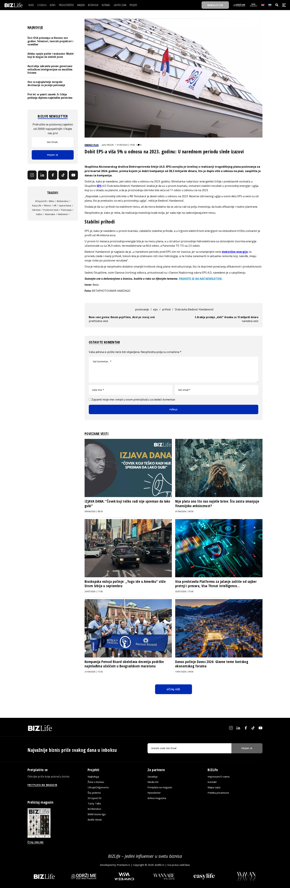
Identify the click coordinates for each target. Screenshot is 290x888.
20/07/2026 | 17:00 (94, 591)
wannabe (50, 214)
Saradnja (152, 776)
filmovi (47, 205)
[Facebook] (52, 175)
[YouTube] (73, 175)
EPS (99, 186)
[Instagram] (32, 175)
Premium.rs (123, 864)
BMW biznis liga (97, 814)
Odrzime (36, 209)
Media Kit (153, 782)
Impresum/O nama (218, 776)
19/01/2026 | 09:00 (184, 671)
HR (55, 205)
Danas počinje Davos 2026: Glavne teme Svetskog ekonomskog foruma (211, 663)
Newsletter (154, 792)
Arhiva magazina (157, 798)
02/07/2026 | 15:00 (184, 591)
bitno (51, 201)
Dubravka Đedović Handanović (194, 309)
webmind (62, 214)
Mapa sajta (214, 787)
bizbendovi (62, 201)
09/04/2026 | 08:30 (94, 511)
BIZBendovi (94, 808)
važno (39, 214)
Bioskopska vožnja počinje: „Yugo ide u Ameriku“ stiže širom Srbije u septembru (125, 583)
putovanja (66, 209)
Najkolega (93, 776)
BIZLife (110, 144)
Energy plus (92, 144)
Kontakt (212, 782)
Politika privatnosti (218, 792)
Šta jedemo (94, 792)
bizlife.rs (159, 864)
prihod (166, 309)
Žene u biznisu (96, 782)
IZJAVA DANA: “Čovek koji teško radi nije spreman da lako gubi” (127, 503)
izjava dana (65, 205)
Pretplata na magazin (160, 787)
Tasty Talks (94, 803)
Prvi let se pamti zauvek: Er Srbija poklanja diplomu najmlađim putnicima (50, 95)
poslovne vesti (50, 209)
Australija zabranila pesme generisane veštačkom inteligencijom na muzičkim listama (50, 69)
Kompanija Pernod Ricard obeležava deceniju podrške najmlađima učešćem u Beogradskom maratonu (124, 663)
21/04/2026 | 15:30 (94, 671)
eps (155, 309)
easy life (36, 205)
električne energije (235, 252)
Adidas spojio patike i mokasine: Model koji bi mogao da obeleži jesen (51, 55)
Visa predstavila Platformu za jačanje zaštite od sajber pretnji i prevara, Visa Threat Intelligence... (216, 583)
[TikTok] (63, 175)
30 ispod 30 (40, 201)
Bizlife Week (95, 819)
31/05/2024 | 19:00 (126, 144)
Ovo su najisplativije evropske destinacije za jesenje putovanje (46, 83)
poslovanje (142, 309)
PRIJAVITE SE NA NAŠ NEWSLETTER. (200, 278)
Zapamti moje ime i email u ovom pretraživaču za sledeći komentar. (133, 399)
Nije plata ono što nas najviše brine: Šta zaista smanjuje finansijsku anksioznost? (217, 503)
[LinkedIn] (42, 175)
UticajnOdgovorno (98, 787)
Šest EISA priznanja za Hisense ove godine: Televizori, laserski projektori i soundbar (50, 41)
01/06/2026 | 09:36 (184, 511)
